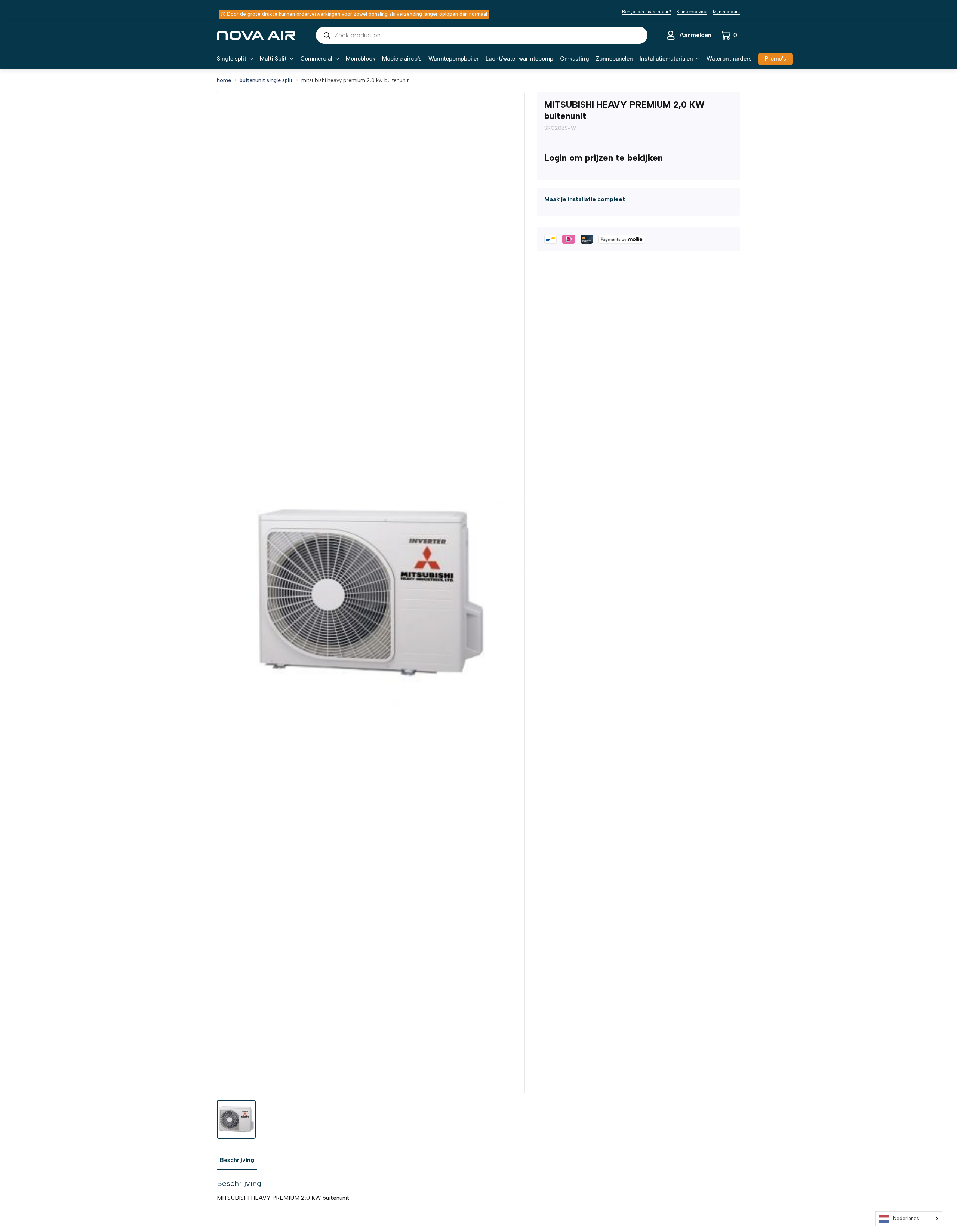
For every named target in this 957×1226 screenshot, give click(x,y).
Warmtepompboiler (453, 58)
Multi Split (273, 58)
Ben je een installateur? (646, 11)
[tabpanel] (371, 1190)
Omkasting (574, 58)
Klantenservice (692, 11)
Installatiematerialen (666, 58)
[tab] (237, 1160)
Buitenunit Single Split (266, 80)
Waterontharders (729, 58)
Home (224, 80)
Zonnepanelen (614, 58)
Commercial (316, 58)
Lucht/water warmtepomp (519, 58)
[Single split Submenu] (249, 58)
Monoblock (360, 58)
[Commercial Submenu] (335, 58)
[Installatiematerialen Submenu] (696, 58)
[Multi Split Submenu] (290, 58)
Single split (231, 58)
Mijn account (726, 11)
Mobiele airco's (402, 58)
